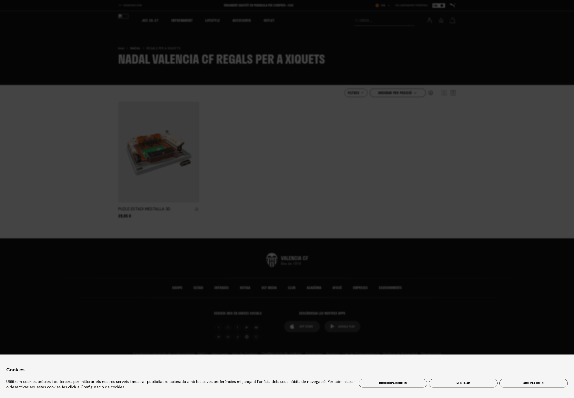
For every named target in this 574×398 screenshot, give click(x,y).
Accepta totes (533, 383)
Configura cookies (393, 383)
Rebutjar (463, 383)
